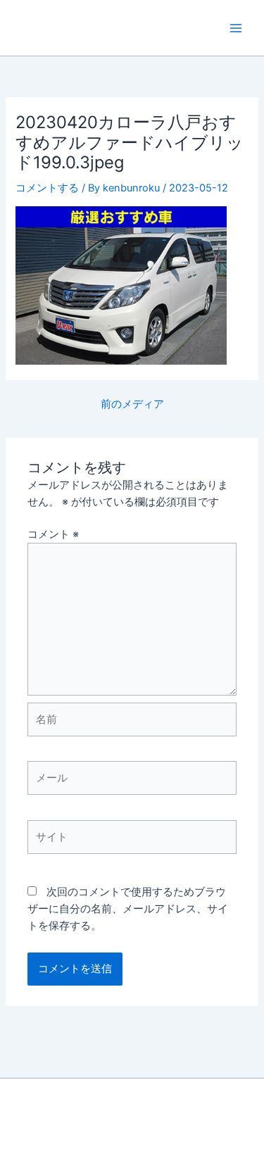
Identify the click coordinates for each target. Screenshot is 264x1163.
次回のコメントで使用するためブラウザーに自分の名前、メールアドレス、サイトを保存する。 (127, 909)
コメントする (47, 188)
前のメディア (132, 404)
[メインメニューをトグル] (236, 27)
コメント (53, 534)
